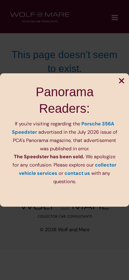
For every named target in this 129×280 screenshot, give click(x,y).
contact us (77, 173)
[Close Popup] (121, 81)
